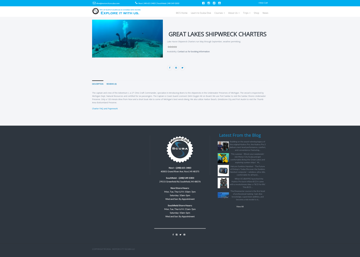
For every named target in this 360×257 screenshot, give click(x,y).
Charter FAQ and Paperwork (105, 108)
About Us (233, 13)
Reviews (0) (111, 84)
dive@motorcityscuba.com (108, 3)
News (265, 13)
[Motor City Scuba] (116, 9)
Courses (218, 13)
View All (240, 206)
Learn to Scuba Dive (201, 13)
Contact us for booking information (193, 51)
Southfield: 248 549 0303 (168, 3)
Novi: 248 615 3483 (147, 3)
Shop (256, 13)
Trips (246, 13)
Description (97, 84)
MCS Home (181, 13)
